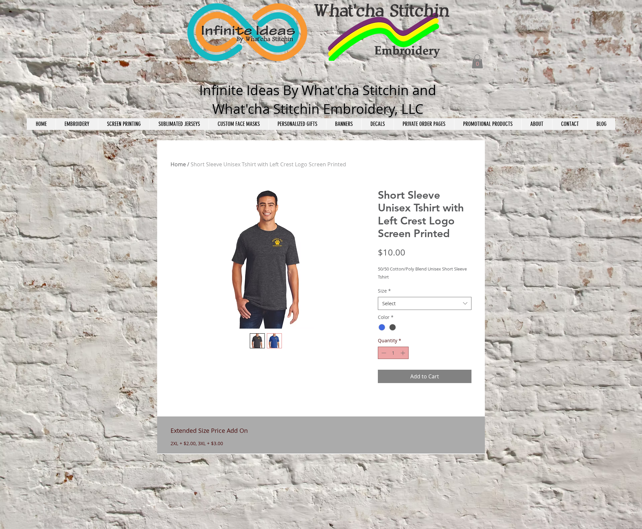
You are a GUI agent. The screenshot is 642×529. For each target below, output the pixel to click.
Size (384, 291)
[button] (477, 61)
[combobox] (424, 303)
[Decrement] (383, 353)
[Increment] (403, 353)
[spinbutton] (393, 353)
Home (178, 164)
